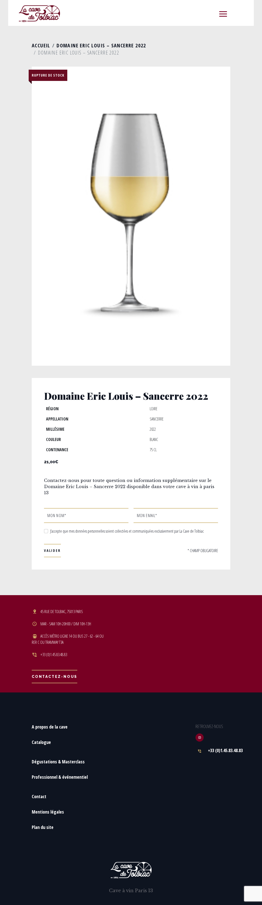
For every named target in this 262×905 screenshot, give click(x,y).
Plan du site (42, 827)
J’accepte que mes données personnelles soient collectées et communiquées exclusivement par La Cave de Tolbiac (127, 531)
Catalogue (41, 742)
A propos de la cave (50, 727)
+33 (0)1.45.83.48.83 (225, 750)
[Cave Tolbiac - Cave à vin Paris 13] (39, 13)
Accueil (41, 45)
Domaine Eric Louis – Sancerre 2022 (101, 45)
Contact (39, 796)
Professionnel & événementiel (60, 777)
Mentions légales (48, 812)
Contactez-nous (54, 677)
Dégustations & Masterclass (58, 762)
